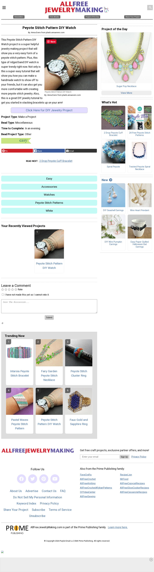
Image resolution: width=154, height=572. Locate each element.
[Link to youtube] (54, 478)
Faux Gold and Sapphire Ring (79, 422)
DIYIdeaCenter (87, 492)
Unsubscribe (37, 516)
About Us (16, 491)
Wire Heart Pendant (139, 210)
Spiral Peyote (113, 167)
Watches (49, 194)
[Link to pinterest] (43, 478)
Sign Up (124, 457)
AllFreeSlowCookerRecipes (134, 487)
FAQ (62, 491)
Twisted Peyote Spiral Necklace (139, 168)
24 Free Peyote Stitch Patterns (139, 134)
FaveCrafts (86, 474)
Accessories (49, 186)
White (49, 210)
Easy (49, 178)
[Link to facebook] (21, 478)
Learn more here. (118, 527)
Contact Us (49, 491)
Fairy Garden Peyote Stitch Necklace (49, 375)
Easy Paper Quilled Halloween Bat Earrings (140, 244)
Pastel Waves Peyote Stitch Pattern (19, 424)
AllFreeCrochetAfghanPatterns (96, 487)
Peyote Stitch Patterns (49, 202)
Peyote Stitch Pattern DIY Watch (49, 266)
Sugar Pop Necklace (126, 86)
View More (126, 93)
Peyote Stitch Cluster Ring (79, 373)
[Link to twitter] (32, 478)
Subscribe (38, 510)
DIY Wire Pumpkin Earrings (113, 243)
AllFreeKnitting (87, 483)
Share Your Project (15, 510)
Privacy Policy (49, 503)
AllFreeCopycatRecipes (132, 483)
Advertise (31, 491)
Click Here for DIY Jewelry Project (49, 110)
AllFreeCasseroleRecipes (133, 492)
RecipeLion (126, 474)
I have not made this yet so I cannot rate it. (27, 294)
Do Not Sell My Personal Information (37, 497)
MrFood (124, 479)
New (105, 180)
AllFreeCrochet (88, 479)
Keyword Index (26, 503)
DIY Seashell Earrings (113, 210)
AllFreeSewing (87, 496)
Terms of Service (60, 510)
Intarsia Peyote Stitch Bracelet (19, 373)
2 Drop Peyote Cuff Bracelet (55, 160)
